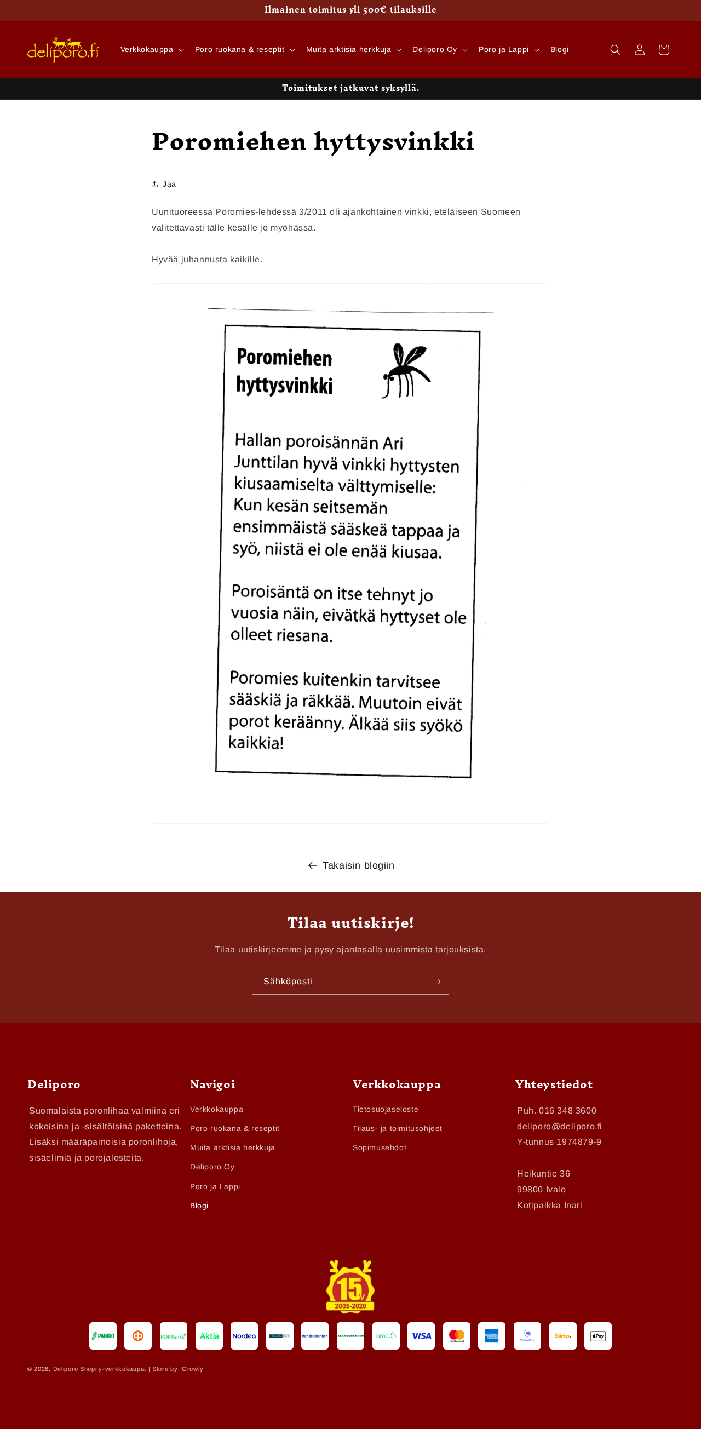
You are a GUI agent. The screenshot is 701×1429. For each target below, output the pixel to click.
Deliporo (65, 1368)
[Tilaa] (436, 982)
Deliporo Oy (212, 1166)
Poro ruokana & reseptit (235, 1128)
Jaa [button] (169, 183)
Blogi (199, 1205)
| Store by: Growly (176, 1368)
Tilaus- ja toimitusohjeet (398, 1128)
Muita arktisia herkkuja (232, 1147)
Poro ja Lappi (215, 1186)
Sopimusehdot (379, 1147)
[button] (151, 49)
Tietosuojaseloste (385, 1109)
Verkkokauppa (216, 1109)
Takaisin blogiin (359, 865)
